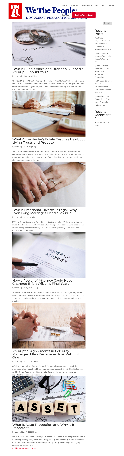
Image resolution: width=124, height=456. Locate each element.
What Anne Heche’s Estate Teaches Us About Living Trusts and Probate (48, 140)
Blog (35, 76)
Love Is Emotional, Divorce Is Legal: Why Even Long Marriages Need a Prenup (44, 211)
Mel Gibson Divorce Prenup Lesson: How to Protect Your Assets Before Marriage (103, 87)
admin (18, 76)
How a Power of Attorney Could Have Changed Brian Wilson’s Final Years (42, 282)
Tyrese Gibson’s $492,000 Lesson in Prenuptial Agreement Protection (103, 71)
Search (107, 23)
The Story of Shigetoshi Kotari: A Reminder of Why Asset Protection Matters (103, 44)
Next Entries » (31, 448)
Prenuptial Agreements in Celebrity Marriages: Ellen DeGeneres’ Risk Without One (45, 354)
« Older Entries (18, 448)
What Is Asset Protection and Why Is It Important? (43, 426)
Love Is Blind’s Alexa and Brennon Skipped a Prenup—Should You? (48, 70)
